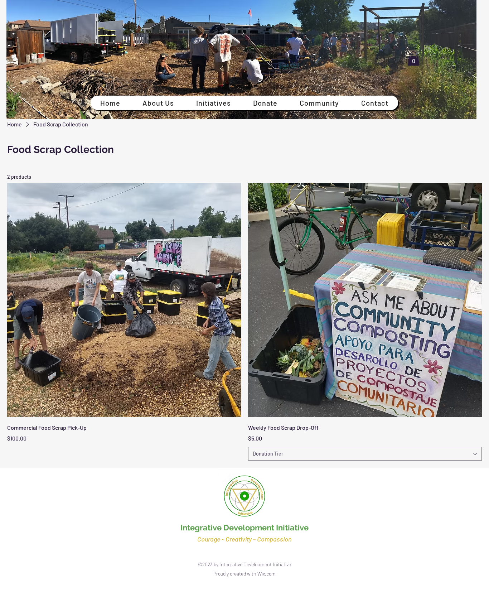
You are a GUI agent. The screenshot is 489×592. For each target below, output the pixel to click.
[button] (413, 58)
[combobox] (365, 454)
